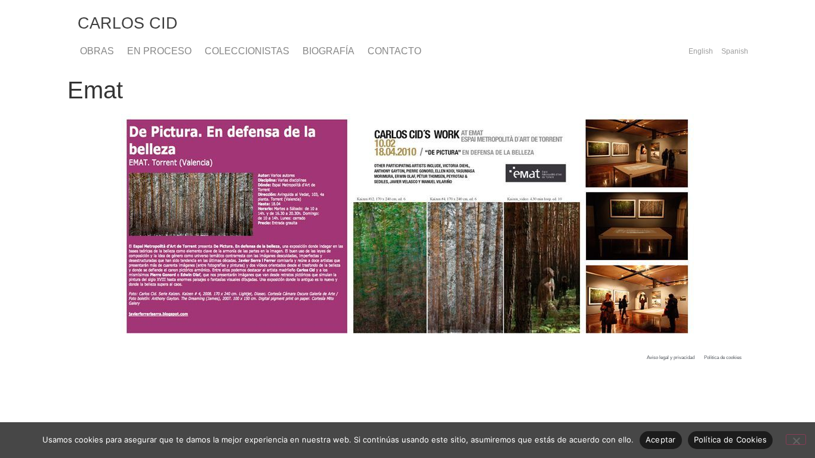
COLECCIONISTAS (247, 51)
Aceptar (661, 439)
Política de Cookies (730, 439)
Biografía (328, 51)
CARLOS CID (128, 23)
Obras (97, 51)
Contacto (394, 51)
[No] (796, 439)
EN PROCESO (159, 51)
